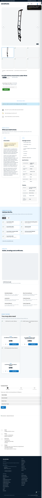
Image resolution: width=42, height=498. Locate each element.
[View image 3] (33, 52)
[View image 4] (8, 63)
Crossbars (22, 463)
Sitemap (4, 478)
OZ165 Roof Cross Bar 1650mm (10, 337)
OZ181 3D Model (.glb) (7, 282)
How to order (5, 475)
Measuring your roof (6, 476)
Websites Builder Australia (34, 495)
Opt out (22, 470)
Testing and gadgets (6, 483)
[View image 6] (33, 63)
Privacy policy (23, 482)
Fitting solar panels (5, 485)
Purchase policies (23, 475)
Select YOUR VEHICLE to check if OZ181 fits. (12, 116)
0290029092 (5, 467)
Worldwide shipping (24, 479)
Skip (3, 407)
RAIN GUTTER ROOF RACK (9, 70)
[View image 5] (20, 63)
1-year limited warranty (24, 478)
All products (23, 460)
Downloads (4, 490)
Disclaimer (22, 485)
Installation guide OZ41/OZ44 (7, 479)
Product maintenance (6, 486)
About (4, 489)
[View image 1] (8, 52)
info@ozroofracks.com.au (9, 431)
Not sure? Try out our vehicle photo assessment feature (14, 109)
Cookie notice (23, 483)
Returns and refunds (24, 476)
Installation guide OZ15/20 (6, 482)
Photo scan (23, 467)
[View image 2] (20, 52)
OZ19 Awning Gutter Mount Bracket (11, 365)
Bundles (22, 464)
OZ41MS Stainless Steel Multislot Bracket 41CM (29, 338)
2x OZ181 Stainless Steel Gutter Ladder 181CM (20, 70)
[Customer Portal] (35, 4)
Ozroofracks (5, 4)
